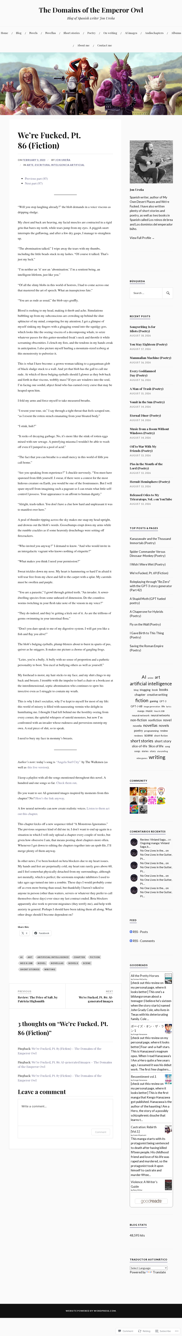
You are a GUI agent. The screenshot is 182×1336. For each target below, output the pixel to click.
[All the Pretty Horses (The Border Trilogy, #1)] (168, 982)
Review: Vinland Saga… (153, 839)
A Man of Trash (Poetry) (146, 389)
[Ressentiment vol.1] (168, 1083)
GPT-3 (162, 701)
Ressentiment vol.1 (143, 1076)
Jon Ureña (62, 160)
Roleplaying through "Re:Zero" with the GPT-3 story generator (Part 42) (151, 586)
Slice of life (156, 746)
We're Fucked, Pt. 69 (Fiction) (149, 573)
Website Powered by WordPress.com (91, 1310)
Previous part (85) (36, 178)
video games (141, 758)
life (163, 706)
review (164, 730)
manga (140, 711)
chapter (79, 957)
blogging (145, 689)
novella (137, 725)
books (163, 690)
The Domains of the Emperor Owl (91, 9)
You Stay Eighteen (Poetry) (148, 344)
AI (21, 957)
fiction (95, 957)
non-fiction (138, 720)
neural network (140, 715)
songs (137, 751)
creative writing (157, 694)
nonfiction (155, 720)
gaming (154, 701)
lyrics (168, 706)
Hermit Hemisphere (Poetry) (150, 482)
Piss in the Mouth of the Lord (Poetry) (146, 466)
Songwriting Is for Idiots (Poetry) (143, 329)
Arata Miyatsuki (139, 1135)
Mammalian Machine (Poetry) (150, 358)
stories (145, 751)
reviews (138, 735)
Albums (176, 33)
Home (4, 33)
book (155, 689)
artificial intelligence (53, 957)
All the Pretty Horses (145, 976)
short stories (29, 969)
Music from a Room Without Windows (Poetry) (149, 431)
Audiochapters (154, 33)
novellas (57, 963)
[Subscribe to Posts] (131, 932)
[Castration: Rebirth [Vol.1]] (168, 1133)
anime (150, 677)
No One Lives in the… (152, 850)
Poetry (91, 33)
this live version (37, 767)
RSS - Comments (144, 941)
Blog (19, 33)
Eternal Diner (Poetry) (145, 415)
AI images (131, 33)
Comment (100, 1132)
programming (151, 730)
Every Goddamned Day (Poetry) (143, 373)
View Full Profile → (142, 238)
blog (136, 690)
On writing (110, 33)
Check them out (66, 783)
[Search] (167, 293)
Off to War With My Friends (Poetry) (143, 448)
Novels (33, 33)
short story (163, 741)
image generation (152, 706)
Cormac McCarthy (140, 979)
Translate (159, 1272)
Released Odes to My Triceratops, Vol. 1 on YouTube (151, 497)
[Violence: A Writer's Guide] (168, 1189)
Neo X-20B (26, 963)
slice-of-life (139, 746)
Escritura (42, 165)
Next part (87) (34, 183)
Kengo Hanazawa (140, 1034)
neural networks (160, 715)
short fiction (161, 735)
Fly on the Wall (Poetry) (145, 624)
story (153, 751)
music (149, 710)
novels (73, 963)
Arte (30, 165)
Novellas (50, 33)
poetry (138, 730)
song (167, 746)
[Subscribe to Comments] (131, 941)
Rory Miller (137, 1190)
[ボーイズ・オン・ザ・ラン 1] (168, 1032)
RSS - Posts (140, 932)
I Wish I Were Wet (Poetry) (148, 564)
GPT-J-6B (136, 706)
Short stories (72, 33)
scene (87, 963)
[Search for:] (151, 293)
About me (83, 45)
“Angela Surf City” (68, 762)
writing (49, 969)
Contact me (104, 45)
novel (42, 963)
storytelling (162, 751)
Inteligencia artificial (68, 165)
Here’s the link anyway (49, 798)
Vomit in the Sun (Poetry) (147, 402)
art (30, 957)
